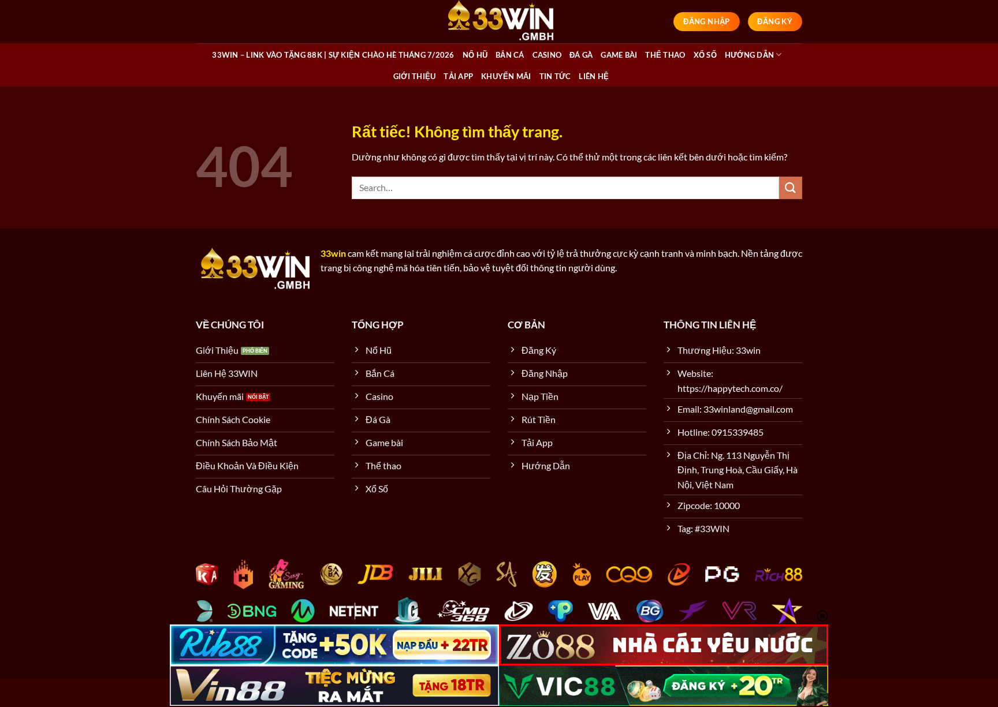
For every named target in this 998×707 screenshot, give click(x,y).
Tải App (458, 76)
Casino (547, 54)
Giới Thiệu (414, 76)
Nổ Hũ (475, 54)
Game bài (619, 54)
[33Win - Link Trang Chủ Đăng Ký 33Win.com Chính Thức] (499, 21)
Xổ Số (705, 54)
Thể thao (665, 54)
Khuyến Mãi (506, 76)
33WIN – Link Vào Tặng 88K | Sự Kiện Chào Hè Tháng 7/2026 (333, 54)
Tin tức (555, 76)
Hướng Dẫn (749, 54)
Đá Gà (581, 54)
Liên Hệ (594, 76)
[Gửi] (790, 188)
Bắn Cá (510, 54)
